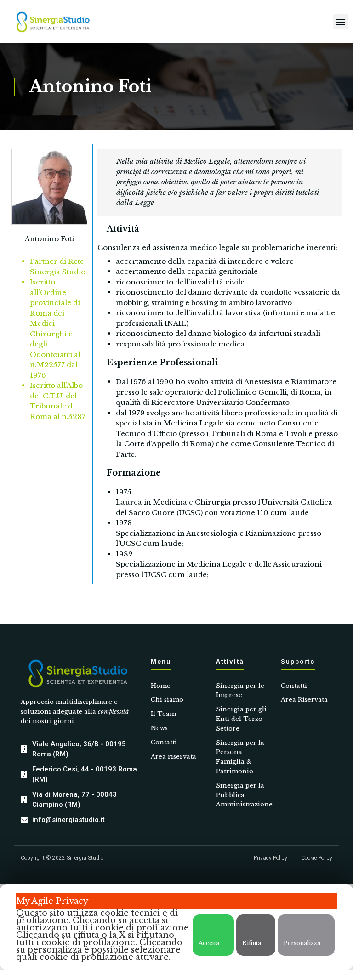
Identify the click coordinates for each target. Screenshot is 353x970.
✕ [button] (19, 915)
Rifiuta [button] (251, 943)
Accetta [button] (209, 943)
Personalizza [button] (302, 943)
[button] (340, 21)
